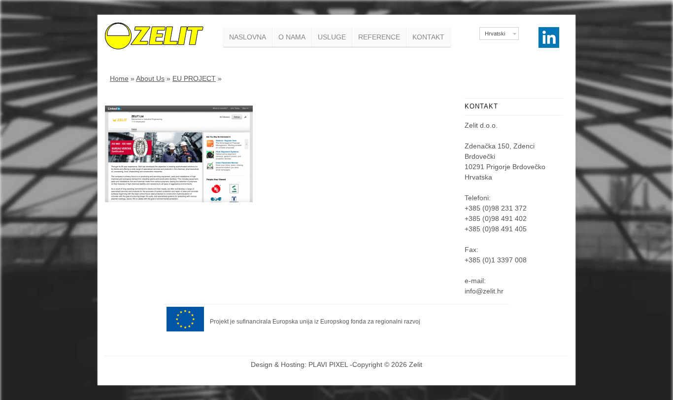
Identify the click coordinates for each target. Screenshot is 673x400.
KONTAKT (428, 37)
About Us (150, 78)
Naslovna (247, 37)
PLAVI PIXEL (328, 364)
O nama (291, 37)
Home (119, 78)
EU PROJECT (194, 78)
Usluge (332, 37)
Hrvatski (495, 33)
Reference (379, 37)
